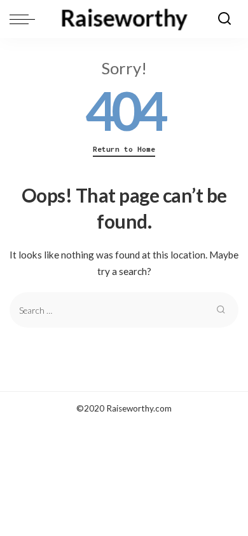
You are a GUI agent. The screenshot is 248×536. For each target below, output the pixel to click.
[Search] (224, 19)
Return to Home (124, 149)
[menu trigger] (25, 19)
